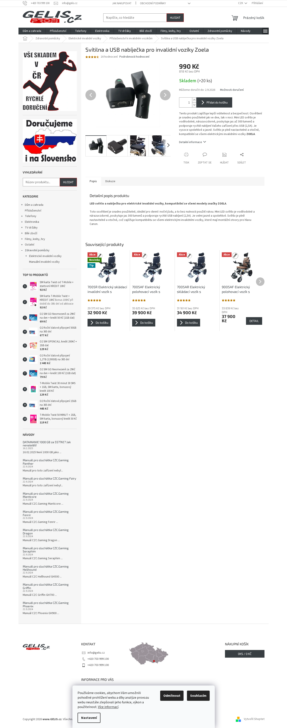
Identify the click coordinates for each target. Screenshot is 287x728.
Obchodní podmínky (153, 3)
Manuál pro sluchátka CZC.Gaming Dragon (46, 531)
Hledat (175, 17)
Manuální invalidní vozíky (44, 262)
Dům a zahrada (34, 205)
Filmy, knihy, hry (35, 239)
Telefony (30, 216)
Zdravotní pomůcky (37, 250)
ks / (245, 654)
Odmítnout (171, 695)
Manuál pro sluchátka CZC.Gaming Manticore (46, 495)
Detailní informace (190, 142)
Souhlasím (198, 695)
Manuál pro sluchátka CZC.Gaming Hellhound (46, 568)
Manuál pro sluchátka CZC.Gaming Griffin (46, 586)
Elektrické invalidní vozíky (45, 256)
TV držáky (31, 228)
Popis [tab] (93, 181)
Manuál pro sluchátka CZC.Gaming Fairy (49, 478)
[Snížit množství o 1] (194, 104)
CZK (241, 3)
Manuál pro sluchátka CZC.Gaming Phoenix (46, 604)
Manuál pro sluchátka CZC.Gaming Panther (46, 461)
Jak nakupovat (121, 3)
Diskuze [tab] (110, 181)
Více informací (108, 707)
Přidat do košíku (217, 102)
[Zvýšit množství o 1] (194, 100)
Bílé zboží (31, 233)
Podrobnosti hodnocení (134, 57)
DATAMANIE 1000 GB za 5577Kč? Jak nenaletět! (47, 443)
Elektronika (32, 222)
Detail (254, 321)
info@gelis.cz (96, 653)
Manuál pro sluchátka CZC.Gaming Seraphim (46, 549)
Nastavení (89, 717)
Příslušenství (33, 211)
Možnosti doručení (232, 90)
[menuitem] (31, 31)
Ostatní (29, 245)
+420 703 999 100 (98, 659)
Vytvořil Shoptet (254, 719)
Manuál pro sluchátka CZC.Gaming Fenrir (46, 513)
